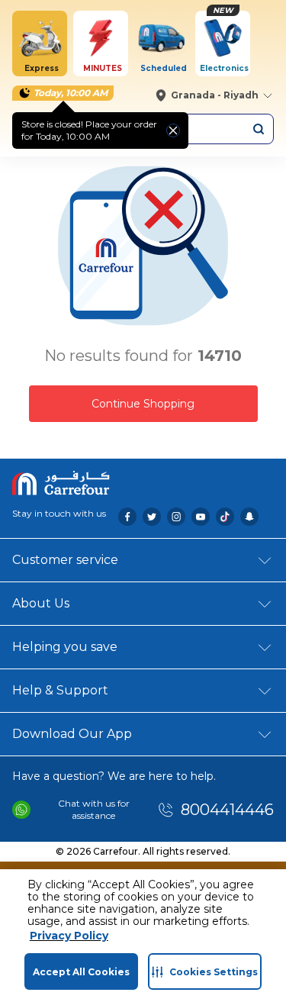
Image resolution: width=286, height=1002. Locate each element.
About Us (40, 603)
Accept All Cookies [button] (81, 972)
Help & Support (60, 690)
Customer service (65, 560)
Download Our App (72, 734)
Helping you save (64, 647)
